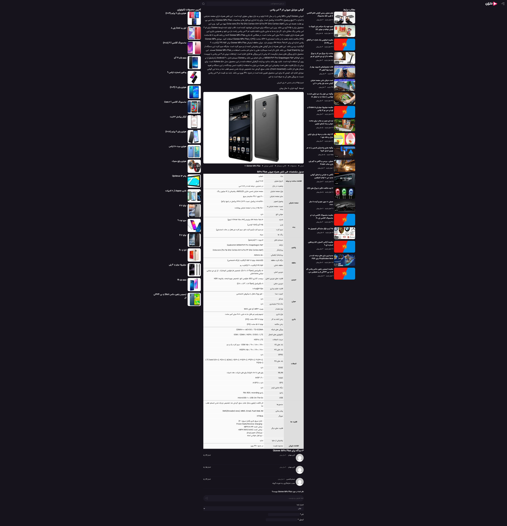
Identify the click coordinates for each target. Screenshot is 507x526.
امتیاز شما (300, 504)
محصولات (293, 165)
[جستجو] (203, 3)
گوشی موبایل (268, 165)
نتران (302, 165)
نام (302, 514)
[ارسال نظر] (206, 498)
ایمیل (301, 519)
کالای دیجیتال (281, 165)
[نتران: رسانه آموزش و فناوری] (491, 3)
